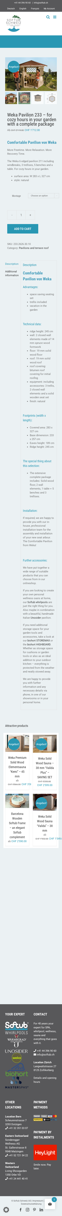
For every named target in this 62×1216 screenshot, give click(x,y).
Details (20, 745)
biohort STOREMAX (38, 640)
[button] (6, 1210)
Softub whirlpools (37, 602)
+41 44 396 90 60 (46, 1050)
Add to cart (22, 229)
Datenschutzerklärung (31, 1204)
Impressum (38, 1201)
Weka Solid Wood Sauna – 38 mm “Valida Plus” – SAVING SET (45, 768)
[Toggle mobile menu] (55, 17)
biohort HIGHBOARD (38, 644)
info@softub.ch (41, 3)
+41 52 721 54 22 (18, 1155)
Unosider (36, 617)
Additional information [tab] (12, 273)
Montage (16, 195)
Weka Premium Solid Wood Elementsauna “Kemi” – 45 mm (17, 767)
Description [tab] (11, 263)
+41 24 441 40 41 (18, 1178)
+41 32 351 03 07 (18, 1128)
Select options (17, 742)
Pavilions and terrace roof (34, 248)
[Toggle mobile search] (48, 17)
